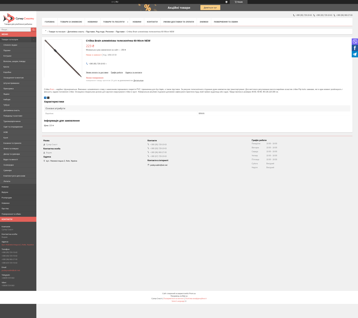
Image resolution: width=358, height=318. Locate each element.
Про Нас (5, 208)
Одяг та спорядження (13, 126)
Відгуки (5, 192)
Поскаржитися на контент (173, 299)
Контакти (152, 22)
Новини (5, 186)
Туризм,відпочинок (12, 121)
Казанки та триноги (12, 143)
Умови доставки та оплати (178, 22)
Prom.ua (192, 294)
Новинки (6, 203)
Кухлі (5, 137)
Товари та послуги (10, 39)
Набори (6, 99)
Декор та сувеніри (11, 154)
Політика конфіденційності (196, 299)
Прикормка (8, 88)
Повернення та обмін (11, 214)
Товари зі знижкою (71, 22)
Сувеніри (7, 170)
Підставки (120, 31)
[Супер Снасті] (18, 18)
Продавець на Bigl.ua (179, 296)
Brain (52, 89)
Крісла (6, 66)
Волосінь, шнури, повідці (14, 61)
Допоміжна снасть (11, 110)
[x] (48, 98)
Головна (50, 22)
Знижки (204, 22)
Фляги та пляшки (10, 148)
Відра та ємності (10, 159)
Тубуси (6, 105)
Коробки (7, 72)
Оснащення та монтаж (13, 77)
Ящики (6, 94)
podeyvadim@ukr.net (11, 270)
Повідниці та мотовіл (12, 116)
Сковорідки (8, 165)
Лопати (6, 181)
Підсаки (6, 50)
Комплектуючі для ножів (14, 176)
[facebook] (45, 98)
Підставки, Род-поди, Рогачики (100, 31)
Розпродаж (7, 197)
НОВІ (5, 132)
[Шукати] (33, 30)
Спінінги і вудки (10, 45)
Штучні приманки (11, 83)
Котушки (7, 56)
